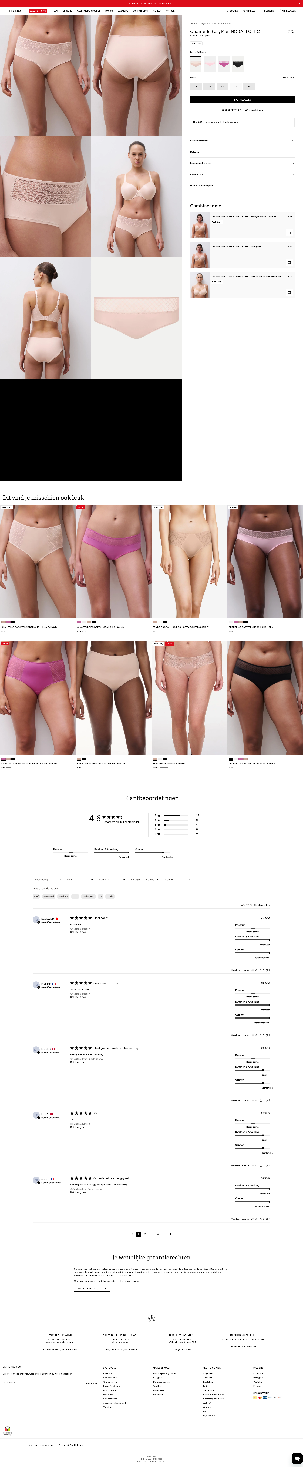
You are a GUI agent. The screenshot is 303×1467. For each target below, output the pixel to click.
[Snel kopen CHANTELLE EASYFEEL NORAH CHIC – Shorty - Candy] (297, 612)
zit (100, 896)
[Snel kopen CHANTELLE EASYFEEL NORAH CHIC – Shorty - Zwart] (297, 748)
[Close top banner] (299, 3)
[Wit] (160, 759)
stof (36, 896)
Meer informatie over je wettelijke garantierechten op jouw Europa (106, 1281)
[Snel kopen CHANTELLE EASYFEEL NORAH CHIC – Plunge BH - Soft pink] (289, 262)
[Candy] (210, 64)
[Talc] (160, 622)
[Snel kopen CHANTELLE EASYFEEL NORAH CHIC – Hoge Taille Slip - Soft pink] (69, 612)
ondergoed (88, 896)
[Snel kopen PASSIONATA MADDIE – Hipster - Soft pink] (221, 748)
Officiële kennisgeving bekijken (92, 1288)
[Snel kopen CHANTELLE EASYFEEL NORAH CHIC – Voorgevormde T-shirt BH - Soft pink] (289, 232)
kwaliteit (63, 896)
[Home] (14, 11)
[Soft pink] (195, 64)
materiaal (48, 896)
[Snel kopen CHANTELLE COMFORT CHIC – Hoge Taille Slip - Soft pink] (145, 748)
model (110, 896)
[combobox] (48, 880)
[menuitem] (38, 11)
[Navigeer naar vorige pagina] (132, 1234)
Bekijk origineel (78, 931)
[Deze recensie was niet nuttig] (267, 970)
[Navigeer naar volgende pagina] (171, 1234)
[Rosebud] (224, 64)
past (75, 896)
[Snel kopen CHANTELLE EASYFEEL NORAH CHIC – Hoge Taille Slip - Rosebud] (69, 748)
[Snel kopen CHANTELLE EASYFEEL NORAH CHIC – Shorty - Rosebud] (145, 612)
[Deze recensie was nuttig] (261, 970)
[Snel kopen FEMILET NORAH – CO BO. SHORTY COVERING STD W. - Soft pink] (221, 612)
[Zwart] (238, 64)
